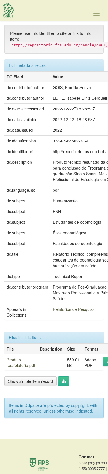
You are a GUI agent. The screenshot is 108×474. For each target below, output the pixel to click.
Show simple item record (30, 381)
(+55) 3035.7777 (93, 468)
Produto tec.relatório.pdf (21, 362)
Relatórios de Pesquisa (74, 309)
